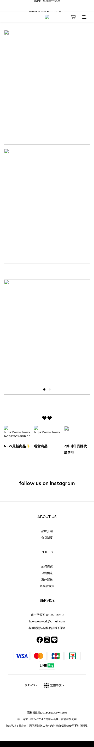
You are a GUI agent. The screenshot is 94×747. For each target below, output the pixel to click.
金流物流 (47, 573)
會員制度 (47, 537)
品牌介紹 (47, 531)
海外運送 (47, 579)
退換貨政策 (47, 586)
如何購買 (47, 566)
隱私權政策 (33, 712)
